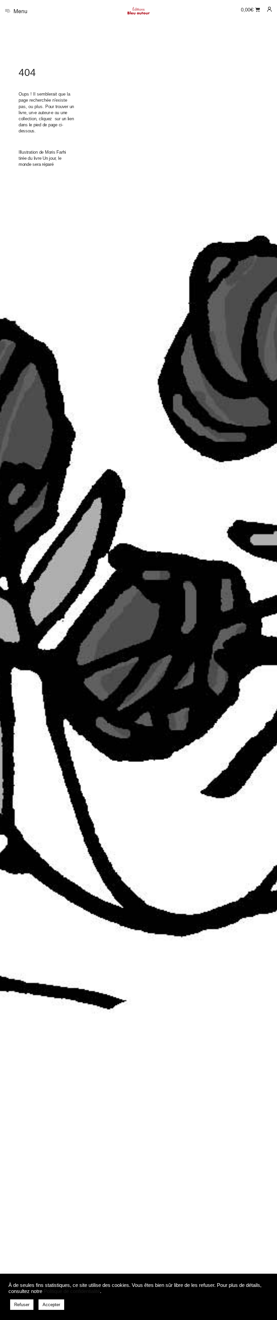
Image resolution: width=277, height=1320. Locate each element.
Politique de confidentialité (72, 1291)
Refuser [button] (21, 1304)
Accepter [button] (51, 1304)
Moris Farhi (55, 152)
